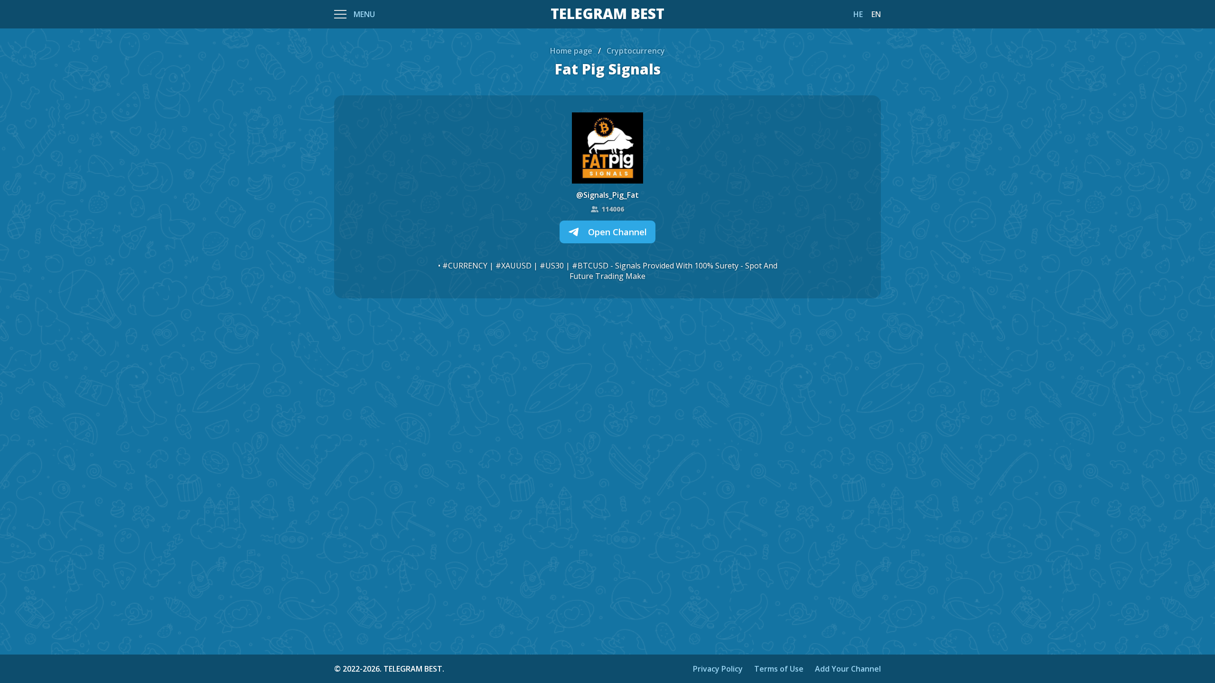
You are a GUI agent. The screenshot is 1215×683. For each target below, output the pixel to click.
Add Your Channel (848, 669)
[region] (607, 341)
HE (858, 14)
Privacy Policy (718, 669)
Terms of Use (779, 669)
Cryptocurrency (636, 51)
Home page (571, 51)
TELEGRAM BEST (607, 14)
